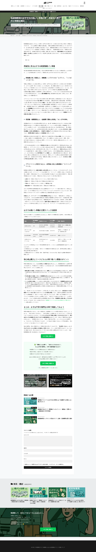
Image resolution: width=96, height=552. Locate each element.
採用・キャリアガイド (47, 8)
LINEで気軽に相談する (48, 336)
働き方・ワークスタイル (74, 6)
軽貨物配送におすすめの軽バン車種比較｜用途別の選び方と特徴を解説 (34, 35)
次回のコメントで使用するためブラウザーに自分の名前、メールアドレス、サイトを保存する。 (44, 464)
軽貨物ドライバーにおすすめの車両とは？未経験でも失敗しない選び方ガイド (55, 400)
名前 (25, 448)
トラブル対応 (34, 6)
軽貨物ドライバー (50, 24)
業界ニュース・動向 (15, 6)
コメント (26, 434)
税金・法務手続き (57, 6)
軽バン (45, 24)
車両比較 (42, 24)
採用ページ (48, 367)
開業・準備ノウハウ (49, 6)
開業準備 (55, 24)
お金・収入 (65, 6)
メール (26, 453)
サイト (25, 458)
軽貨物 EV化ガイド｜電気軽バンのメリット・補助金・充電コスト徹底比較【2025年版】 (54, 410)
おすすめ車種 (34, 24)
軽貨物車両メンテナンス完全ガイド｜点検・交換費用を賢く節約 (55, 418)
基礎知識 (82, 6)
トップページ (15, 544)
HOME (13, 35)
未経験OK (38, 24)
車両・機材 (41, 6)
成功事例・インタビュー (26, 6)
